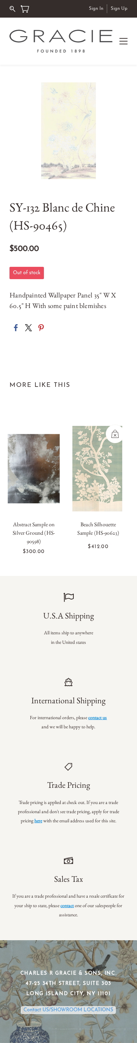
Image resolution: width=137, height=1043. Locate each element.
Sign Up (119, 8)
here (38, 820)
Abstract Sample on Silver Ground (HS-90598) (34, 533)
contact (67, 905)
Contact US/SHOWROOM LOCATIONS (68, 1010)
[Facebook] (16, 327)
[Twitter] (28, 327)
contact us (97, 717)
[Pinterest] (41, 327)
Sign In (96, 8)
